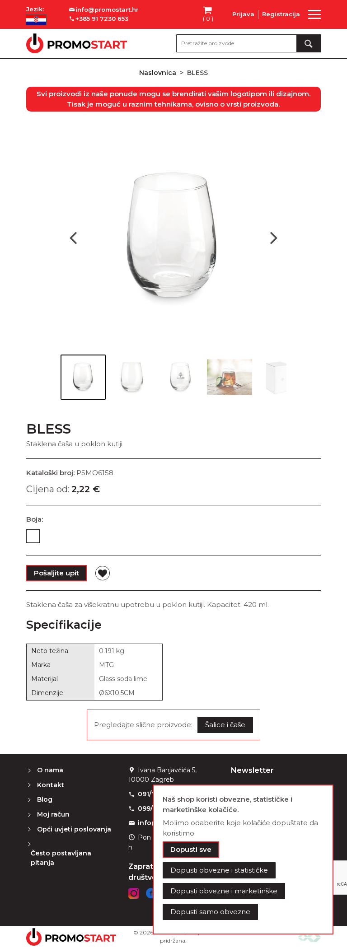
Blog (44, 799)
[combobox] (248, 43)
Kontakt (50, 785)
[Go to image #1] (83, 377)
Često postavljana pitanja (61, 858)
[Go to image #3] (180, 377)
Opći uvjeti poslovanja (74, 829)
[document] (243, 859)
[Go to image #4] (229, 377)
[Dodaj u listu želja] (102, 573)
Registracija (281, 14)
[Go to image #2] (132, 377)
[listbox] (173, 537)
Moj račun (53, 814)
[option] (33, 536)
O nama (50, 770)
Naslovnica (157, 73)
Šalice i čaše (225, 724)
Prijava (243, 14)
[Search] (308, 43)
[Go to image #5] (278, 377)
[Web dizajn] (309, 937)
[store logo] (76, 43)
